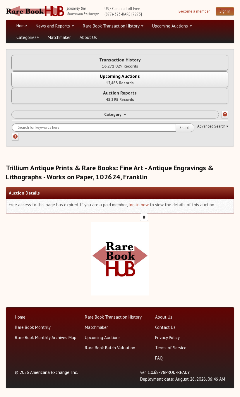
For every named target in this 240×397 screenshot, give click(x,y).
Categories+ (27, 37)
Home (21, 25)
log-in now (138, 204)
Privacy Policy (167, 337)
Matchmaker (59, 37)
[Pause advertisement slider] (144, 217)
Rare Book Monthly (33, 327)
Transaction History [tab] (120, 63)
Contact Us (165, 327)
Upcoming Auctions (170, 26)
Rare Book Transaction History (111, 26)
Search (185, 127)
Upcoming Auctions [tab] (120, 79)
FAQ (159, 358)
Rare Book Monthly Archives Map (45, 337)
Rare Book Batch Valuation (110, 347)
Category (112, 114)
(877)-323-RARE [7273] (123, 14)
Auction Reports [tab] (120, 96)
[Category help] (224, 114)
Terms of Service (170, 347)
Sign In (225, 11)
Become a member (194, 11)
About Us (88, 37)
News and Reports (53, 26)
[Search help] (15, 137)
